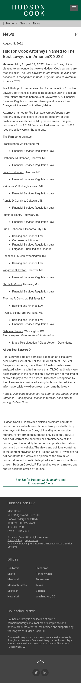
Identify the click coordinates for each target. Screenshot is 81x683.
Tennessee (42, 579)
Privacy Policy (15, 540)
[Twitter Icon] (36, 672)
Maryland (13, 579)
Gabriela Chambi (13, 331)
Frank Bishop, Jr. (13, 144)
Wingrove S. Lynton (14, 270)
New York (13, 596)
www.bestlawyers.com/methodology (46, 386)
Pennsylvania (44, 573)
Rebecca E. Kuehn (14, 256)
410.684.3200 (16, 527)
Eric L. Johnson (12, 229)
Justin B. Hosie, (12, 215)
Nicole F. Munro (12, 284)
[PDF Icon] (76, 35)
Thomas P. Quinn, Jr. (15, 298)
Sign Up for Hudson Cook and (41, 481)
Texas (39, 585)
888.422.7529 (27, 523)
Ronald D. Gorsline (14, 200)
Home (10, 23)
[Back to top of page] (40, 662)
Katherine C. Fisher (14, 186)
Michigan (13, 591)
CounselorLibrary (18, 619)
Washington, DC (45, 596)
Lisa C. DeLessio (13, 172)
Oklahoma (42, 568)
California (13, 568)
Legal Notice (31, 540)
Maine (11, 573)
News (23, 23)
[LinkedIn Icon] (45, 672)
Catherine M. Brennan (16, 158)
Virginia (40, 591)
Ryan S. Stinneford (14, 312)
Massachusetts (17, 585)
